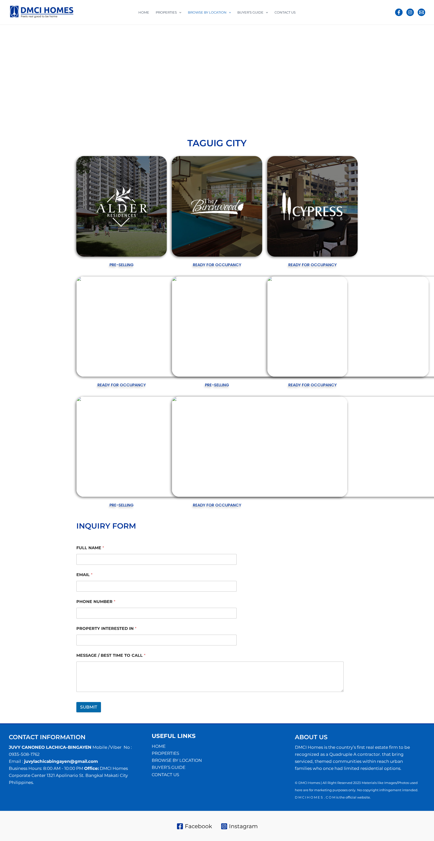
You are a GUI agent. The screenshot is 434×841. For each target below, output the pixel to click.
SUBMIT (88, 707)
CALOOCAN (192, 91)
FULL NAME (90, 547)
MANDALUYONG (319, 91)
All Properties (94, 91)
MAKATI (294, 91)
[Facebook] (399, 12)
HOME (143, 12)
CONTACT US (285, 12)
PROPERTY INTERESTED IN (106, 628)
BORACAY (169, 91)
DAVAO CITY (232, 91)
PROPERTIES (166, 12)
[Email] (421, 12)
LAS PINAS (274, 91)
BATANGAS (120, 91)
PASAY (214, 98)
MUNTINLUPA (167, 98)
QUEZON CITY (249, 98)
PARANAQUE (194, 98)
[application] (179, 12)
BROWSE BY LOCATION (207, 12)
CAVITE (212, 91)
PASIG (228, 98)
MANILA (344, 91)
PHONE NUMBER (95, 601)
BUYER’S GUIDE (250, 12)
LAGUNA (254, 91)
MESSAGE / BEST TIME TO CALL (110, 655)
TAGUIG (272, 98)
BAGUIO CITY (145, 91)
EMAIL (84, 574)
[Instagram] (410, 12)
